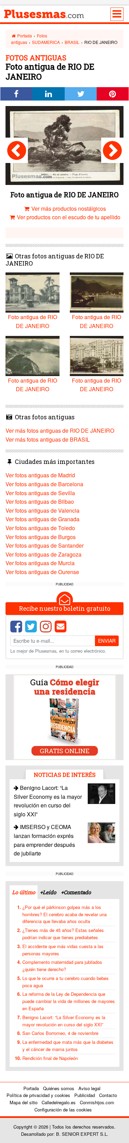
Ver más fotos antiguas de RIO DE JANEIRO (60, 430)
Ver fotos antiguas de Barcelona (44, 484)
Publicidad (84, 1095)
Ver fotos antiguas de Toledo (40, 528)
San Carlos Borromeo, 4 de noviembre (60, 1033)
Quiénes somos (58, 1088)
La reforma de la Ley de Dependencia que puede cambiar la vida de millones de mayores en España (68, 1001)
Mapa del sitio (23, 1102)
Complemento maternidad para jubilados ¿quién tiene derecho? (62, 965)
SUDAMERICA (46, 42)
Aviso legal (89, 1088)
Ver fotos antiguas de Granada (42, 519)
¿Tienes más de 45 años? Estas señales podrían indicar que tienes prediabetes (63, 934)
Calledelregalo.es (59, 1102)
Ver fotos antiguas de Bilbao (40, 501)
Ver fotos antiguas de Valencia (42, 510)
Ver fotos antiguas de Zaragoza (44, 554)
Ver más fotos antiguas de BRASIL (48, 439)
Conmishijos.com (97, 1102)
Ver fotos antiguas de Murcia (40, 563)
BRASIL (72, 42)
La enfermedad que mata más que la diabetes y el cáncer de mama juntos (68, 1045)
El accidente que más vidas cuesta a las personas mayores (63, 950)
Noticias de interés (65, 774)
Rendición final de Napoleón (50, 1058)
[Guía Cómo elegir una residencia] (64, 717)
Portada (24, 35)
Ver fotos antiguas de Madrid (40, 475)
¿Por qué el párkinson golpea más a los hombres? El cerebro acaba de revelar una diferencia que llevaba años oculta (64, 914)
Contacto (108, 1095)
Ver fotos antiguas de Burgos (41, 537)
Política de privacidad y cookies (38, 1095)
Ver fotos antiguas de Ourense (42, 572)
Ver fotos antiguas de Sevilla (40, 493)
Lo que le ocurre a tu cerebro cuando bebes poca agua (65, 982)
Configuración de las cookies (63, 1109)
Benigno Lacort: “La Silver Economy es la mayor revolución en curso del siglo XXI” (63, 1021)
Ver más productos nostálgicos (68, 208)
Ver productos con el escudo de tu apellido (67, 217)
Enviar (107, 640)
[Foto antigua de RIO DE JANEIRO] (17, 150)
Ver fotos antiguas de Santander (45, 545)
